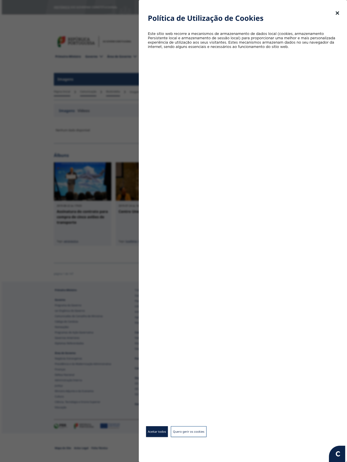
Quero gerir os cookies (188, 432)
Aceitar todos (157, 432)
